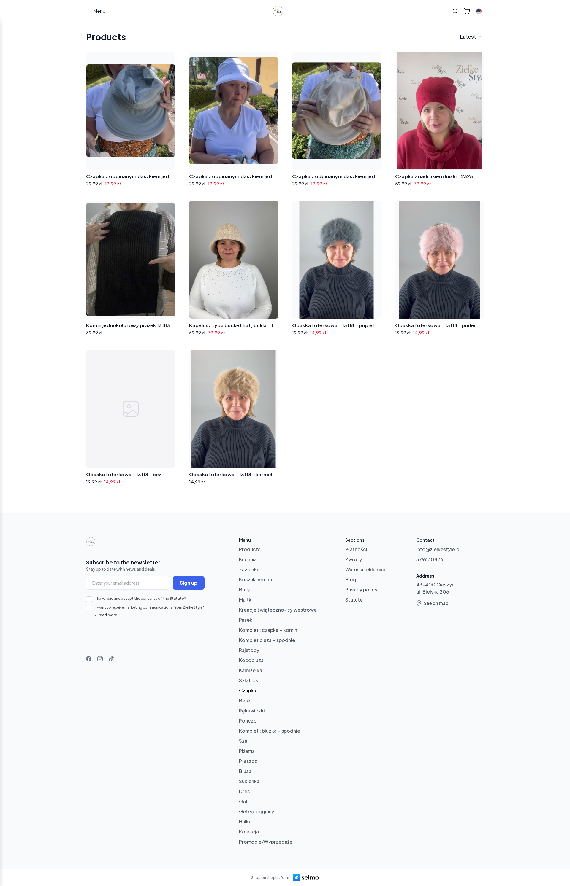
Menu (99, 11)
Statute (177, 598)
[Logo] (278, 11)
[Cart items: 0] (467, 11)
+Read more (105, 615)
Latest (468, 37)
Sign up (188, 583)
